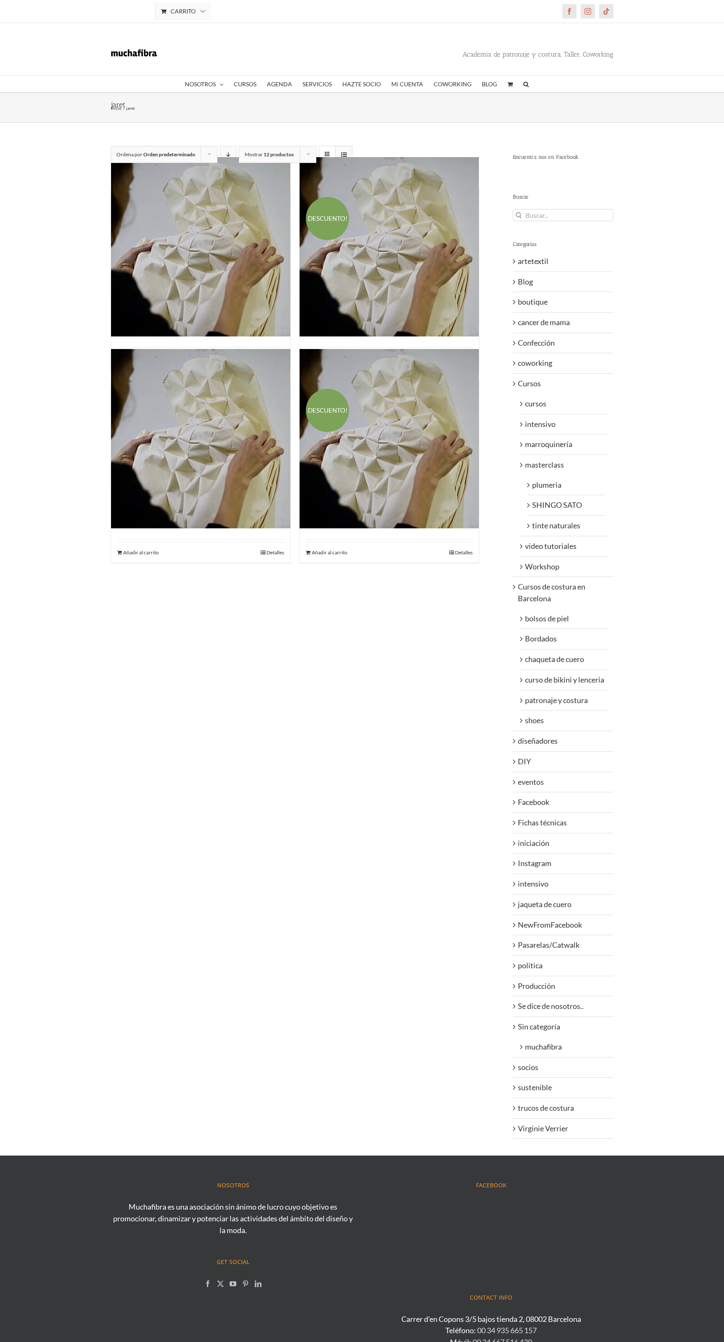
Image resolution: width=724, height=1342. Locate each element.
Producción (536, 985)
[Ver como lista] (344, 154)
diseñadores (538, 740)
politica (530, 965)
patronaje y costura (556, 700)
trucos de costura (546, 1107)
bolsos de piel (547, 618)
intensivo (540, 424)
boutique (533, 301)
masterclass (544, 464)
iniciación (533, 843)
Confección (536, 342)
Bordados (541, 638)
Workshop (542, 566)
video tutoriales (551, 546)
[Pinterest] (245, 1283)
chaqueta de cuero (554, 659)
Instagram (534, 863)
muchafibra (543, 1046)
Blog (525, 281)
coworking (535, 362)
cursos (535, 403)
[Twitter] (220, 1283)
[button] (526, 83)
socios (528, 1067)
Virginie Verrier (543, 1128)
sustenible (535, 1087)
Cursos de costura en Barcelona (551, 592)
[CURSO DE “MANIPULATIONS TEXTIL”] (200, 247)
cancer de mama (544, 322)
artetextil (533, 261)
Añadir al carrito (141, 552)
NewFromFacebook (550, 924)
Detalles (275, 552)
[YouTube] (233, 1283)
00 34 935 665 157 (507, 1330)
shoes (534, 720)
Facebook (533, 802)
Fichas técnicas (542, 822)
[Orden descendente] (228, 154)
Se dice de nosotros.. (551, 1006)
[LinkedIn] (258, 1283)
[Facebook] (207, 1283)
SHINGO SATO (557, 504)
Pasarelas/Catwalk (548, 944)
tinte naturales (556, 525)
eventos (531, 781)
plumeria (546, 484)
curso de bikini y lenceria (564, 679)
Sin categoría (539, 1026)
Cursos (529, 383)
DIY (524, 761)
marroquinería (548, 444)
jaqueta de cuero (544, 904)
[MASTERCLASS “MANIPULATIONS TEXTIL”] (200, 438)
